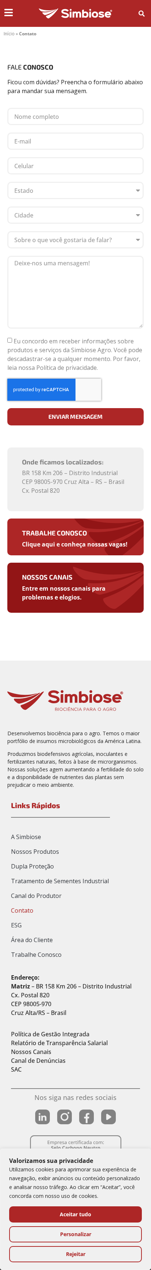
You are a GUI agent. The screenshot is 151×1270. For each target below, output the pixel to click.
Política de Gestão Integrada (50, 1034)
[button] (141, 14)
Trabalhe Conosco (54, 533)
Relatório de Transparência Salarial (59, 1043)
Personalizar (75, 1234)
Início (9, 34)
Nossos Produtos (35, 852)
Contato (22, 910)
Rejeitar (75, 1253)
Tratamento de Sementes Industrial (60, 881)
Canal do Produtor (36, 896)
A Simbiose (26, 837)
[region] (75, 1209)
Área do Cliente (32, 940)
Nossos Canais (47, 577)
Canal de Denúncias (38, 1061)
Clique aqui (38, 544)
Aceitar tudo (75, 1214)
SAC (16, 1069)
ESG (16, 925)
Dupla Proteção (32, 866)
